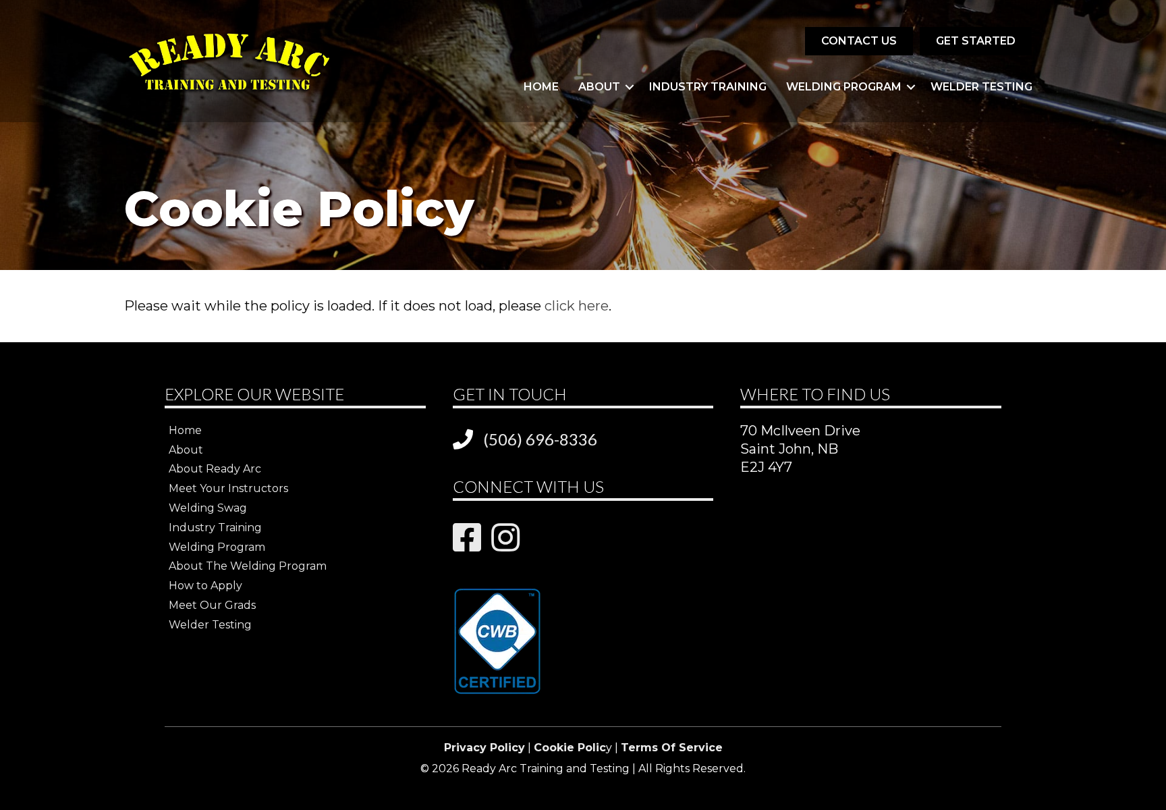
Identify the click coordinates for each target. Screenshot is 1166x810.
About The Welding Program (248, 566)
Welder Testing (981, 86)
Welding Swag (208, 508)
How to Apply (205, 585)
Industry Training (708, 86)
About (599, 86)
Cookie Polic (570, 747)
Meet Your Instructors (228, 488)
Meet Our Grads (212, 605)
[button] (629, 87)
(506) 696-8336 (540, 439)
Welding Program (843, 86)
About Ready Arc (215, 468)
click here (577, 306)
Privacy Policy (484, 747)
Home (541, 86)
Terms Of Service (672, 747)
